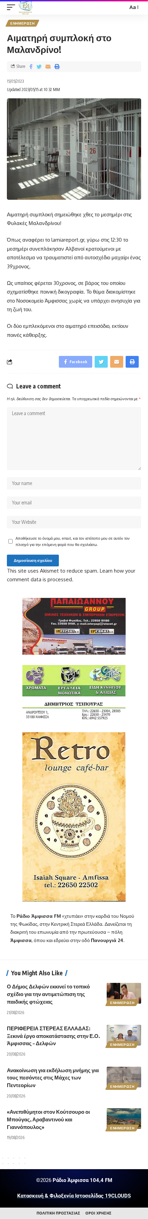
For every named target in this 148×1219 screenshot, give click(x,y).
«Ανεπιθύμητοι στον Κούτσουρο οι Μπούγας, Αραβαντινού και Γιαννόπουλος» (48, 1119)
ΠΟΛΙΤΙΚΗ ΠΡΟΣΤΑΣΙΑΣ (58, 1213)
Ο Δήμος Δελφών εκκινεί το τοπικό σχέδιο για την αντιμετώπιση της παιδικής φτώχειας (48, 994)
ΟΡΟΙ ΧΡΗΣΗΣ (98, 1213)
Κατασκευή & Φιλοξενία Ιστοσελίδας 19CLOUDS (74, 1196)
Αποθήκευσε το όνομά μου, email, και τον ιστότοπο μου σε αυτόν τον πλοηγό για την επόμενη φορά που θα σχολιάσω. (72, 541)
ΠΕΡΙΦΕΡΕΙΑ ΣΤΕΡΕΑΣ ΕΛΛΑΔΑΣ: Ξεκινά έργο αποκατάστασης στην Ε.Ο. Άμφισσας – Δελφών (53, 1036)
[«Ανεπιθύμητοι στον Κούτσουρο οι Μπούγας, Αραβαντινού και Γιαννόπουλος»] (124, 1118)
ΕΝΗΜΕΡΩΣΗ (22, 23)
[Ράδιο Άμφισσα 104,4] (25, 7)
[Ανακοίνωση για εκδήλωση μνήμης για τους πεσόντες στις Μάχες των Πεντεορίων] (124, 1077)
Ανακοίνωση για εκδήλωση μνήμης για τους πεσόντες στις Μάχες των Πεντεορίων (53, 1077)
